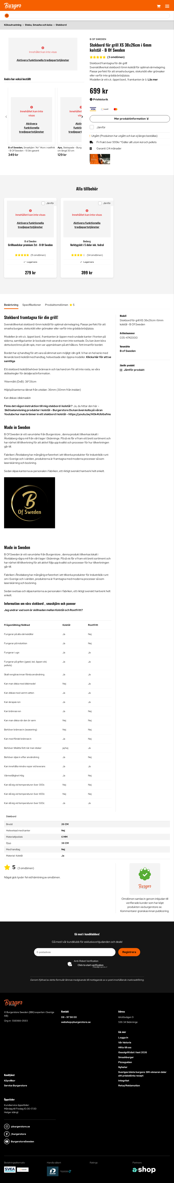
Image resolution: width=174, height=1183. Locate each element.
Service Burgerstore (15, 1085)
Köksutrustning (12, 24)
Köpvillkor (9, 1080)
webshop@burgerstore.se (76, 1022)
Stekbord (61, 24)
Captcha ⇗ (100, 967)
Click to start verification (90, 965)
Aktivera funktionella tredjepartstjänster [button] (43, 60)
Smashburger (126, 1057)
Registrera (129, 952)
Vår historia (124, 1042)
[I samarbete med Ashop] (144, 1169)
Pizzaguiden (125, 1062)
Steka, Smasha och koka (38, 24)
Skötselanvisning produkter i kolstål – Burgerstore (37, 410)
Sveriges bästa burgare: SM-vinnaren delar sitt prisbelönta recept (142, 1074)
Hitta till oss (124, 1047)
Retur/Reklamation (129, 1085)
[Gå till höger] (82, 116)
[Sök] (7, 16)
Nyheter (122, 1067)
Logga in (123, 1037)
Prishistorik (100, 99)
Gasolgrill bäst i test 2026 (132, 1052)
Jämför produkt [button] (133, 370)
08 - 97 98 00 (69, 1017)
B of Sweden (128, 351)
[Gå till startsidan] (13, 6)
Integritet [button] (123, 1080)
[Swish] (23, 1170)
